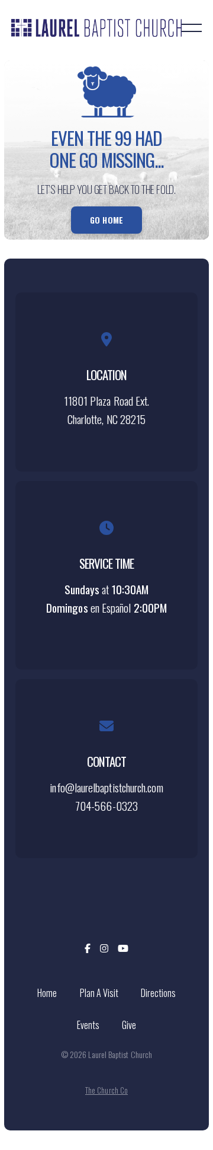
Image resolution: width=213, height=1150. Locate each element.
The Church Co (106, 1090)
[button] (192, 28)
